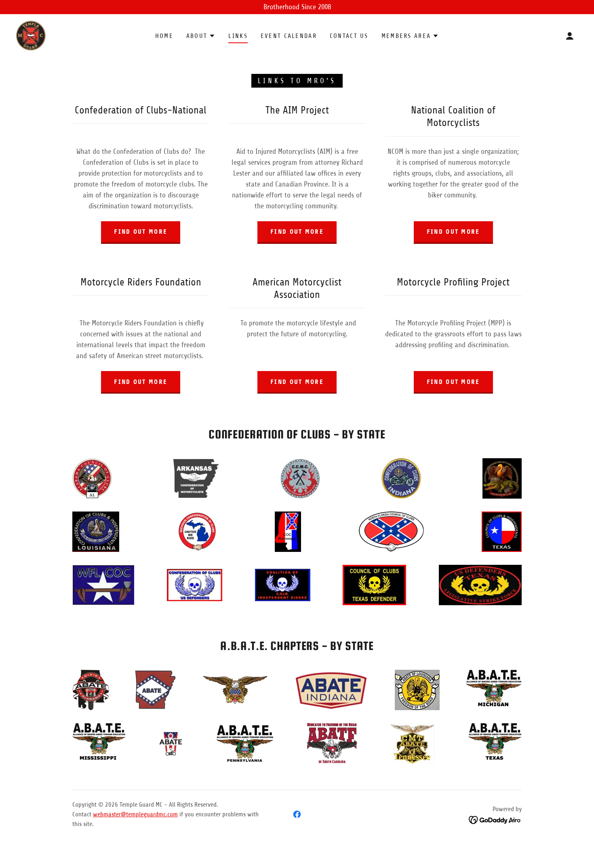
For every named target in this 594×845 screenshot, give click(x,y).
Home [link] (164, 36)
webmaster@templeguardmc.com (135, 814)
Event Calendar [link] (289, 36)
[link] (31, 35)
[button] (200, 36)
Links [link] (237, 36)
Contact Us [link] (349, 36)
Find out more (140, 231)
